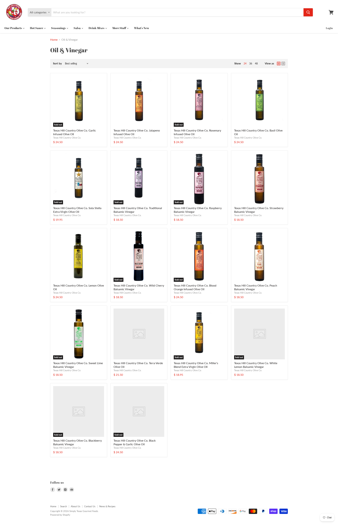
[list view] (283, 63)
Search (63, 506)
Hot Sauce (37, 28)
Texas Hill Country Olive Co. (67, 137)
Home (54, 39)
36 (250, 63)
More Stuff (119, 28)
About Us (75, 506)
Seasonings (58, 28)
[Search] (308, 12)
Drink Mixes (97, 28)
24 (245, 63)
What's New (141, 28)
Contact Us (89, 506)
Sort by (57, 63)
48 (256, 63)
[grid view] (278, 63)
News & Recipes (107, 506)
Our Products (13, 28)
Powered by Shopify (60, 514)
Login (329, 28)
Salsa (77, 28)
